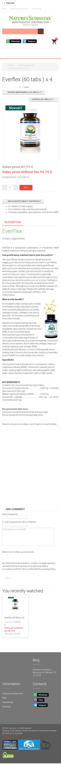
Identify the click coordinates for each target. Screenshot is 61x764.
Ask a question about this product (24, 201)
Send (8, 576)
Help (4, 9)
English (10, 3)
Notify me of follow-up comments (18, 552)
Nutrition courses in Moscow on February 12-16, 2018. (44, 672)
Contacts (6, 706)
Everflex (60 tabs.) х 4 (14, 617)
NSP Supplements (26, 65)
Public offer (6, 738)
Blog (4, 698)
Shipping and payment (19, 9)
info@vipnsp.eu (42, 710)
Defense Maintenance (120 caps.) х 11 (25, 92)
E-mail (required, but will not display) (19, 522)
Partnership (36, 9)
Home (11, 65)
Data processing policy (11, 736)
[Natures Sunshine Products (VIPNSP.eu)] (30, 20)
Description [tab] (12, 222)
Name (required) (10, 514)
